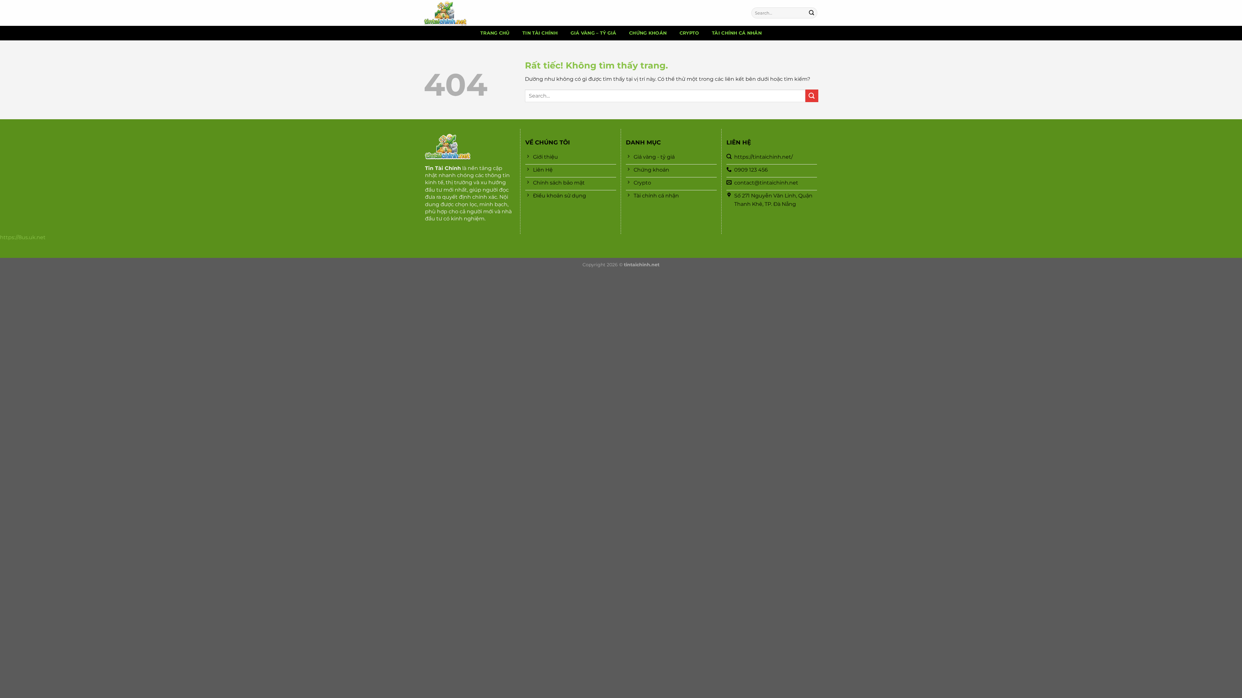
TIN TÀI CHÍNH (540, 33)
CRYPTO (689, 33)
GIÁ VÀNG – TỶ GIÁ (593, 33)
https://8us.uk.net (23, 237)
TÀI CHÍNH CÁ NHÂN (737, 33)
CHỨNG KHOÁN (648, 33)
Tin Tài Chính (443, 168)
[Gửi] (811, 12)
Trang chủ (495, 33)
